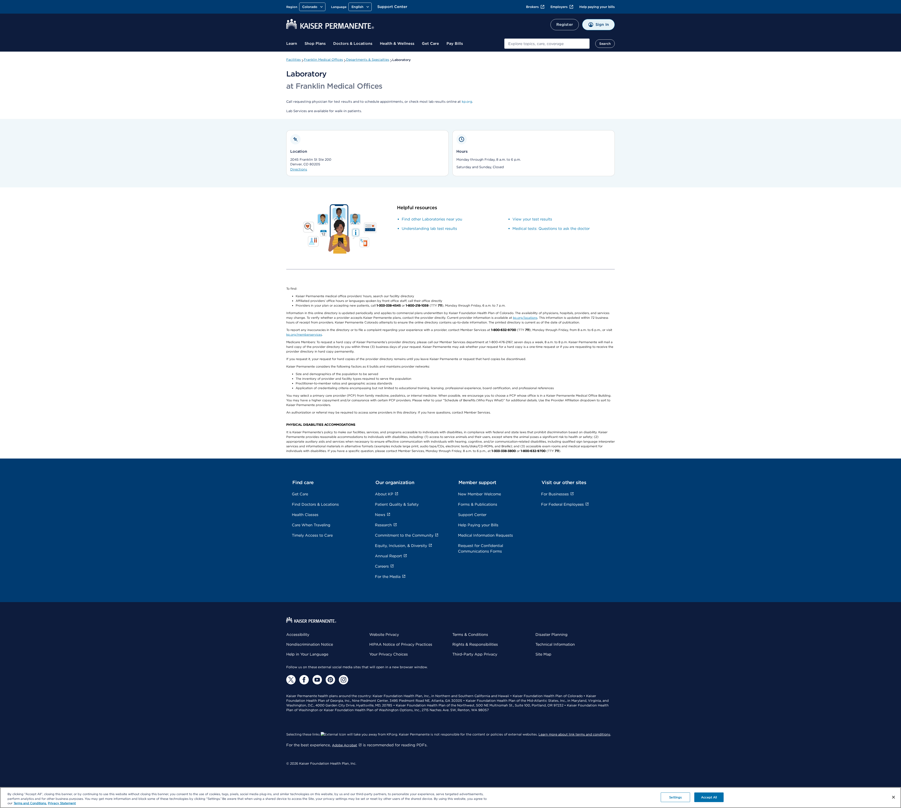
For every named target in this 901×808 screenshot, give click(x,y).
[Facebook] (304, 679)
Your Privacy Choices (388, 654)
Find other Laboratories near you (432, 219)
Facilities (293, 59)
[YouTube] (317, 679)
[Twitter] (291, 679)
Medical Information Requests (485, 535)
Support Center (392, 6)
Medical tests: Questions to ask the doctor (551, 228)
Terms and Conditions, (30, 803)
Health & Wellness (397, 43)
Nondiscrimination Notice (309, 644)
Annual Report (388, 556)
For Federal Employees (562, 504)
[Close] (893, 797)
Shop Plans (315, 43)
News (380, 514)
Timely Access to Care (312, 535)
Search (605, 44)
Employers (559, 7)
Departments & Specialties (367, 59)
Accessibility (297, 634)
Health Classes (305, 514)
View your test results (532, 219)
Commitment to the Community (404, 535)
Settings (675, 797)
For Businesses (555, 494)
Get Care (430, 43)
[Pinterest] (330, 679)
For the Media (388, 576)
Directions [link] (298, 169)
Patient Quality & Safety (397, 504)
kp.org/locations (525, 317)
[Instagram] (343, 679)
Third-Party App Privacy (474, 654)
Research (383, 525)
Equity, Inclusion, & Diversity (401, 545)
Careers (382, 566)
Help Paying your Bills (478, 525)
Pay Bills (455, 43)
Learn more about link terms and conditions (574, 734)
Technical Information (555, 644)
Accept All (709, 797)
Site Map (543, 654)
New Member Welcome (479, 494)
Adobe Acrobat (344, 745)
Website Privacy (384, 634)
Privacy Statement (62, 803)
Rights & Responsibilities (475, 644)
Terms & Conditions (470, 634)
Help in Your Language (307, 654)
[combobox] (547, 43)
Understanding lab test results (429, 228)
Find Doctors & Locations (315, 504)
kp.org (467, 101)
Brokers (532, 7)
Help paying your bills (597, 7)
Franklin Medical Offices (323, 59)
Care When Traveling (311, 525)
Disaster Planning (551, 634)
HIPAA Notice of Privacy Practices (400, 644)
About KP (384, 494)
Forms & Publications (477, 504)
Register (564, 24)
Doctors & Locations (352, 43)
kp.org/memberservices (304, 334)
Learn (291, 43)
